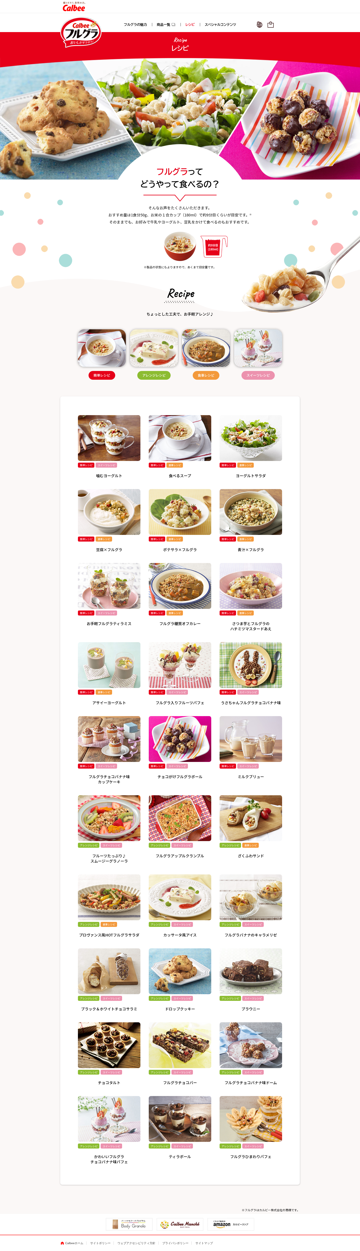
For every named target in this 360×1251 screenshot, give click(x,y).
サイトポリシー (100, 1243)
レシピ (190, 24)
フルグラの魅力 (135, 24)
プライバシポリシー (175, 1243)
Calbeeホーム (74, 1243)
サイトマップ (204, 1243)
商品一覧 (166, 24)
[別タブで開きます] (129, 1227)
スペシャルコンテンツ (220, 24)
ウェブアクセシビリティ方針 (136, 1243)
